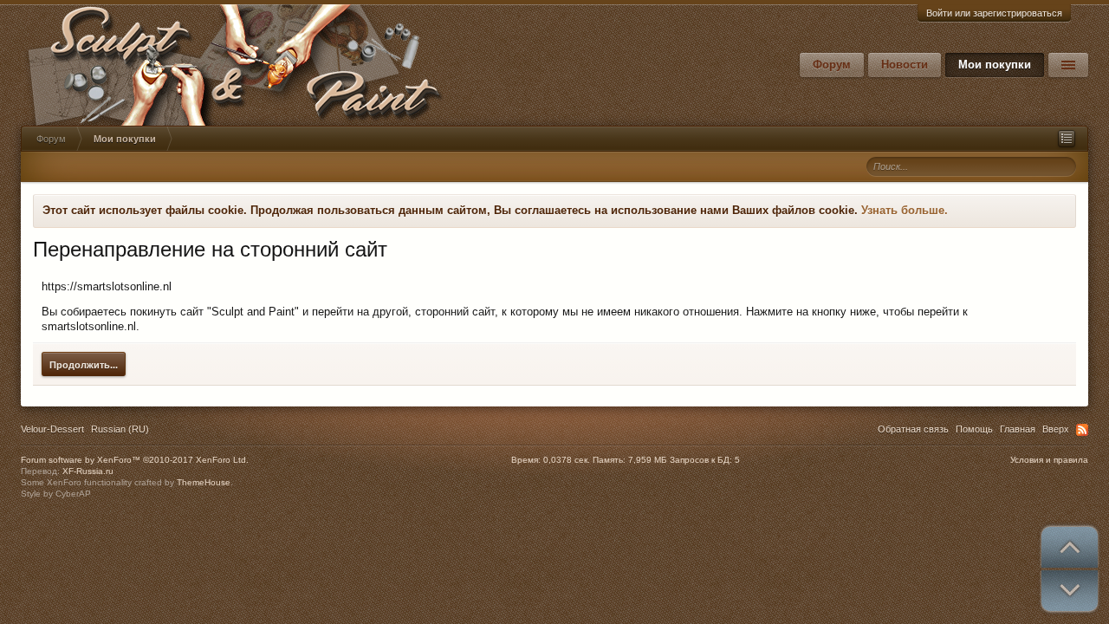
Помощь (974, 429)
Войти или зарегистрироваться (994, 13)
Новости (904, 64)
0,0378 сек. (566, 460)
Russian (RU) (120, 429)
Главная (1017, 429)
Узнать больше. (904, 210)
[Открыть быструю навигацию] (1066, 138)
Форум (832, 64)
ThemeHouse (203, 482)
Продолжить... (83, 365)
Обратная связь (913, 429)
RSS (1082, 430)
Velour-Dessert (52, 429)
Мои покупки (994, 64)
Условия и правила (1049, 460)
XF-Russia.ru (87, 471)
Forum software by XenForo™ (135, 460)
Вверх (1055, 429)
